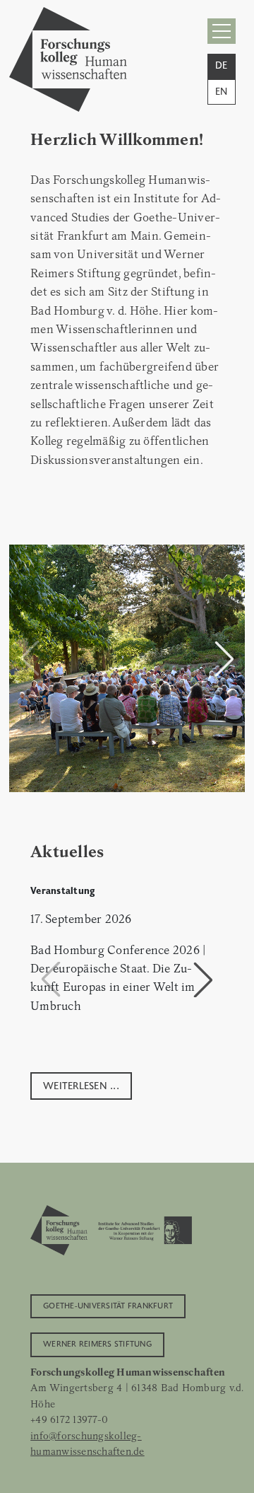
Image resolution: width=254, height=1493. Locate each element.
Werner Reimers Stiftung (97, 1343)
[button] (224, 658)
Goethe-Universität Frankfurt (108, 1305)
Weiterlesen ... (81, 1084)
